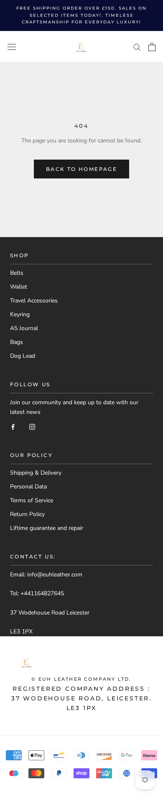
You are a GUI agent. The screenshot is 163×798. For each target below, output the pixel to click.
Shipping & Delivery (35, 473)
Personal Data (28, 487)
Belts (16, 273)
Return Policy (27, 514)
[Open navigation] (12, 47)
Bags (16, 342)
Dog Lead (22, 356)
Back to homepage (81, 169)
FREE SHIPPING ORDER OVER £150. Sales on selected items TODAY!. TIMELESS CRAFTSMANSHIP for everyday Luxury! (81, 15)
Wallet (18, 287)
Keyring (20, 314)
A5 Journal (24, 328)
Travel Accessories (34, 301)
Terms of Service (31, 500)
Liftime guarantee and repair (46, 528)
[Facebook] (13, 426)
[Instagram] (32, 426)
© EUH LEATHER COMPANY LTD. (81, 679)
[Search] (137, 46)
